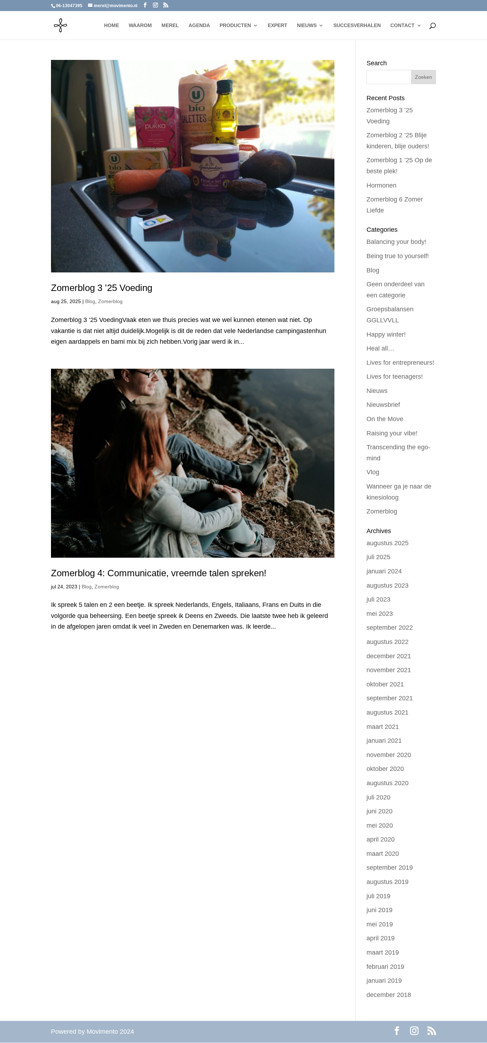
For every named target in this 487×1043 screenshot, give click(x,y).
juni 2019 (379, 910)
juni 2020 (379, 811)
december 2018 (388, 994)
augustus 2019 (387, 881)
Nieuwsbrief (383, 404)
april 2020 (380, 839)
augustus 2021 (387, 712)
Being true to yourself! (397, 256)
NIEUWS (307, 25)
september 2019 (389, 867)
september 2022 (389, 627)
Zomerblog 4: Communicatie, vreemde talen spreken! (158, 573)
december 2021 (388, 656)
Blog (90, 301)
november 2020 (388, 754)
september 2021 (389, 698)
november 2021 (388, 670)
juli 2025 (378, 557)
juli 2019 (378, 896)
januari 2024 (384, 571)
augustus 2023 (387, 585)
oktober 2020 (385, 768)
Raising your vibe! (391, 433)
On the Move (384, 419)
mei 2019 (379, 924)
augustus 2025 (387, 543)
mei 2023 (379, 613)
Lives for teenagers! (394, 376)
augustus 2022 (387, 641)
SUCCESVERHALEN (357, 25)
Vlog (372, 472)
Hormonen (381, 185)
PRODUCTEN (235, 25)
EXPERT (277, 25)
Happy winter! (386, 334)
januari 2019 (384, 980)
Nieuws (377, 390)
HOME (111, 25)
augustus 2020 (387, 783)
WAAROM (140, 25)
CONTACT (402, 25)
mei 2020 (379, 825)
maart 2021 (382, 726)
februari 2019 (385, 966)
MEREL (170, 25)
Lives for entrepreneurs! (400, 362)
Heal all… (380, 348)
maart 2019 (382, 952)
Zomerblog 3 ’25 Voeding (101, 287)
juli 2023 (378, 599)
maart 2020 (382, 853)
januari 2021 (384, 740)
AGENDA (199, 25)
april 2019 (380, 938)
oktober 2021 (385, 684)
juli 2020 (378, 797)
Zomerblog (110, 301)
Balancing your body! (396, 241)
